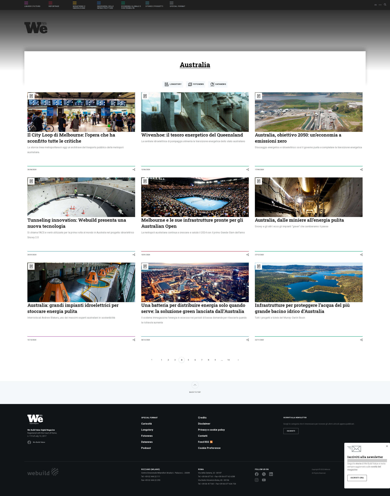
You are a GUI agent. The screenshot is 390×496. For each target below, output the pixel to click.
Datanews (220, 84)
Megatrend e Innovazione (79, 7)
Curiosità (146, 423)
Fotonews (198, 84)
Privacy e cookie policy (211, 429)
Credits (202, 417)
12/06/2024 (145, 170)
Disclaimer (204, 423)
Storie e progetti (154, 6)
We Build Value (39, 442)
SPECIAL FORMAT (177, 6)
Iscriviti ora (357, 478)
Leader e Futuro (32, 6)
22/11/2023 (259, 340)
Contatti (202, 435)
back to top (195, 392)
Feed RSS (203, 442)
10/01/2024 (145, 255)
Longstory (175, 84)
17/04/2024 (259, 170)
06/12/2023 (145, 340)
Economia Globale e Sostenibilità (131, 7)
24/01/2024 (31, 255)
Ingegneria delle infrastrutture (105, 7)
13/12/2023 (31, 340)
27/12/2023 (259, 255)
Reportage (54, 6)
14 (228, 360)
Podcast (146, 448)
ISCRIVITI (291, 431)
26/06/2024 (31, 170)
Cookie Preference (209, 448)
